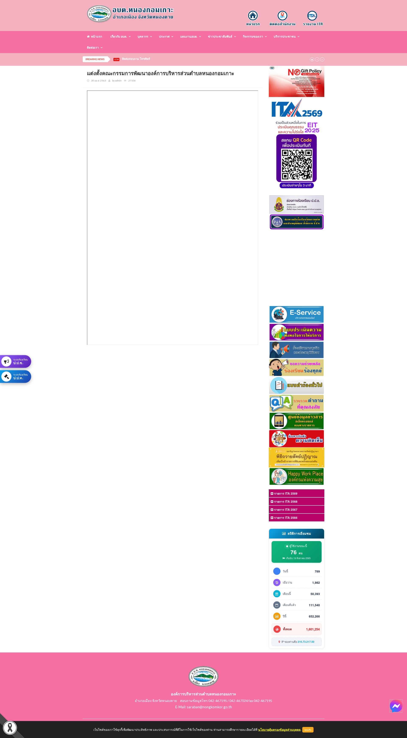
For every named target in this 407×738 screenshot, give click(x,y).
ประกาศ (164, 36)
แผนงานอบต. (188, 36)
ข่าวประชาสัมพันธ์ (220, 36)
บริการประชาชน (285, 36)
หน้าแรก (96, 36)
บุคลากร (143, 36)
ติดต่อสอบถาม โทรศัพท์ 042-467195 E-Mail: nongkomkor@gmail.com (166, 58)
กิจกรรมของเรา (253, 36)
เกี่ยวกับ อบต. (118, 36)
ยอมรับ (307, 729)
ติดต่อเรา (93, 47)
